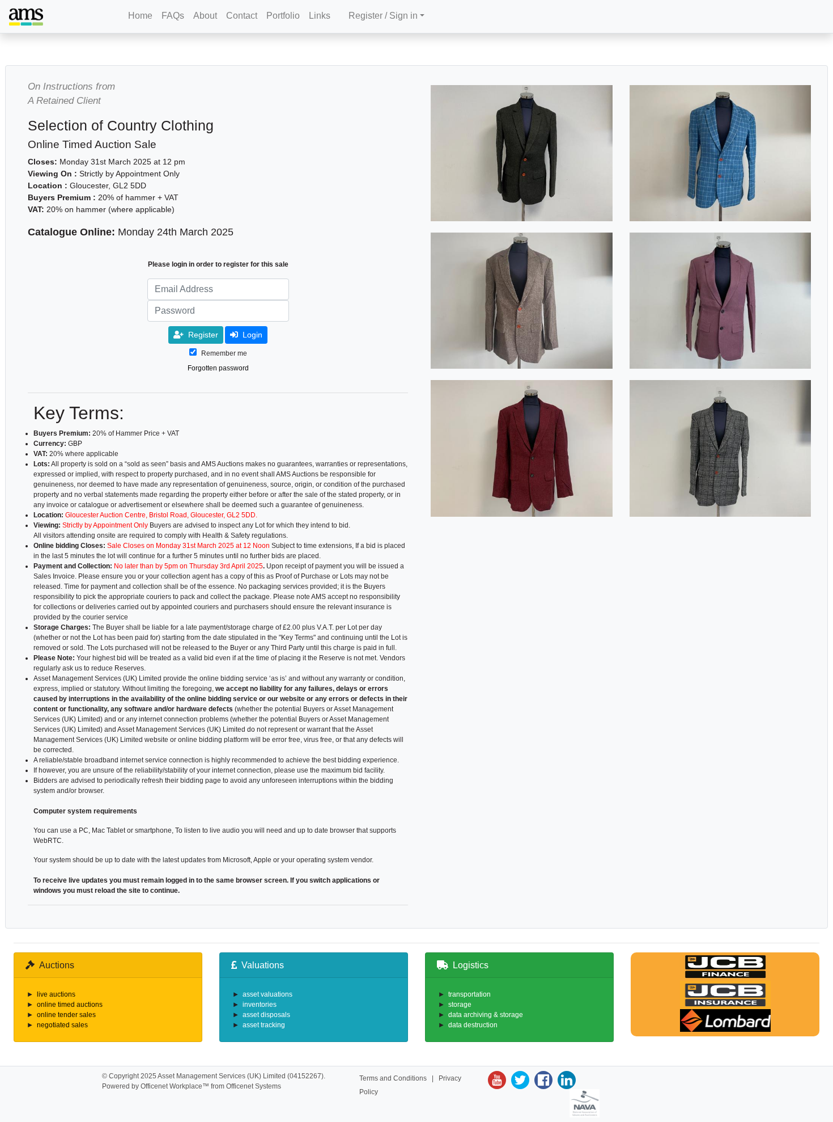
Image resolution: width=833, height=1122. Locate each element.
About (205, 15)
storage (459, 1005)
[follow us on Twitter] (518, 1080)
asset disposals (266, 1015)
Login (252, 334)
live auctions (56, 994)
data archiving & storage (485, 1015)
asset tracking (264, 1025)
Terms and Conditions (393, 1078)
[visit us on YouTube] (497, 1080)
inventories (260, 1005)
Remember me (224, 353)
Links (319, 15)
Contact (241, 15)
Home (140, 15)
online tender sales (66, 1015)
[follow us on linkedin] (565, 1080)
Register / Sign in (383, 15)
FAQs (173, 15)
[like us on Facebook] (542, 1080)
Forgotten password (218, 368)
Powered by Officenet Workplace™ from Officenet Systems (191, 1086)
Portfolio (283, 15)
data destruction (473, 1025)
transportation (469, 994)
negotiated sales (62, 1025)
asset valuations (267, 994)
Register (203, 334)
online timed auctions (70, 1005)
